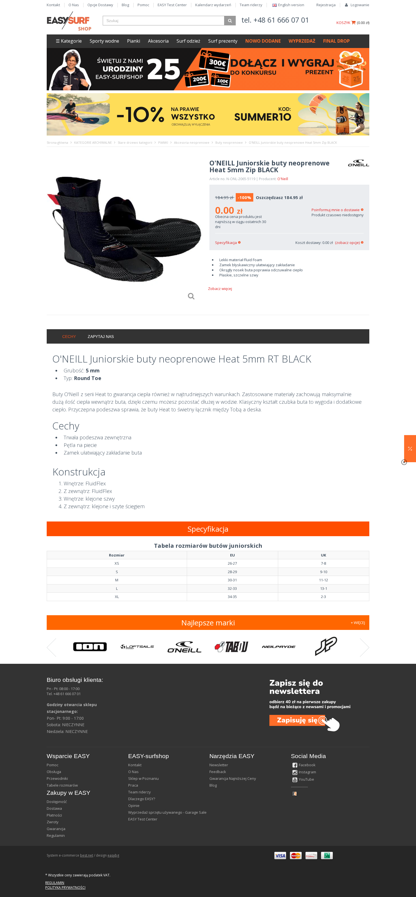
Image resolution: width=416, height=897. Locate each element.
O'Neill (282, 178)
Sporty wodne (104, 41)
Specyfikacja (226, 243)
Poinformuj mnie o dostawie (336, 209)
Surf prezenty (222, 41)
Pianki (133, 41)
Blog (125, 4)
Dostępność (57, 801)
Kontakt (53, 4)
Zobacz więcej (220, 288)
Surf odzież (188, 41)
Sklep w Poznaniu (143, 778)
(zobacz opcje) (347, 243)
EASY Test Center (172, 4)
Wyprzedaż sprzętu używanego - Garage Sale (167, 812)
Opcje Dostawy (100, 4)
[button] (410, 448)
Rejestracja (326, 4)
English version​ (291, 4)
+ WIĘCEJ (358, 622)
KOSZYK (343, 22)
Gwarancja (56, 828)
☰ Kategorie (69, 41)
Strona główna (57, 142)
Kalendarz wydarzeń (213, 4)
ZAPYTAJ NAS (101, 336)
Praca (133, 785)
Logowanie (360, 4)
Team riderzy (251, 4)
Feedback (217, 771)
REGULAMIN (54, 882)
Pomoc (143, 4)
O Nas (73, 4)
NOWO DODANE (263, 41)
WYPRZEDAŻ (302, 41)
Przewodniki (57, 778)
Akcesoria (158, 41)
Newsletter (218, 764)
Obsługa (54, 771)
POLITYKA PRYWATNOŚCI (65, 887)
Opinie (134, 805)
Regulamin (56, 835)
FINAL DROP (336, 41)
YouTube (306, 779)
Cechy (69, 336)
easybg (113, 855)
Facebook (307, 764)
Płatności (54, 815)
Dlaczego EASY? (141, 798)
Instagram (307, 771)
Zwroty (53, 821)
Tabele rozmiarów (62, 785)
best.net (86, 855)
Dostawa (54, 808)
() (363, 22)
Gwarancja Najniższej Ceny (232, 778)
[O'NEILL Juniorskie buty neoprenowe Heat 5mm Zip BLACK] (125, 230)
